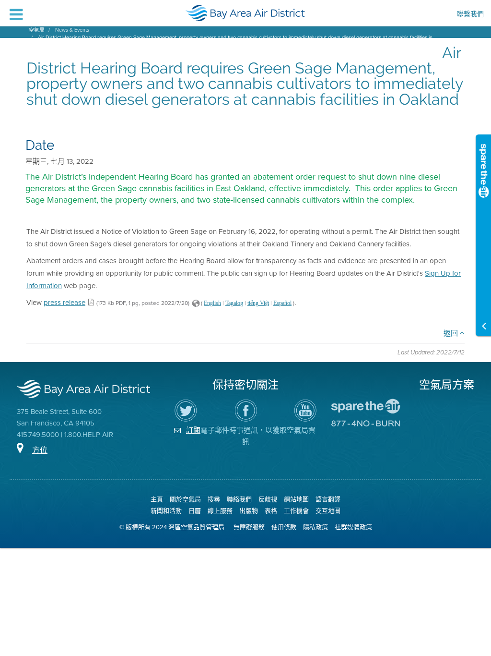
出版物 (248, 510)
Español (282, 303)
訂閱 (193, 430)
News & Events (72, 30)
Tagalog (234, 303)
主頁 (157, 499)
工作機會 (296, 510)
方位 (39, 450)
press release (64, 302)
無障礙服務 (249, 526)
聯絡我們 (239, 499)
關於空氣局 (185, 499)
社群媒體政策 (353, 526)
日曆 (194, 510)
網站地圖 (296, 499)
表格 (271, 510)
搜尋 (214, 499)
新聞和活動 (166, 510)
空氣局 (37, 30)
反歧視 (267, 499)
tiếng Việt (258, 303)
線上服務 (220, 510)
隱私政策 (315, 526)
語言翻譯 (328, 499)
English (212, 303)
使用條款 (283, 526)
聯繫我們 (470, 15)
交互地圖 (328, 510)
